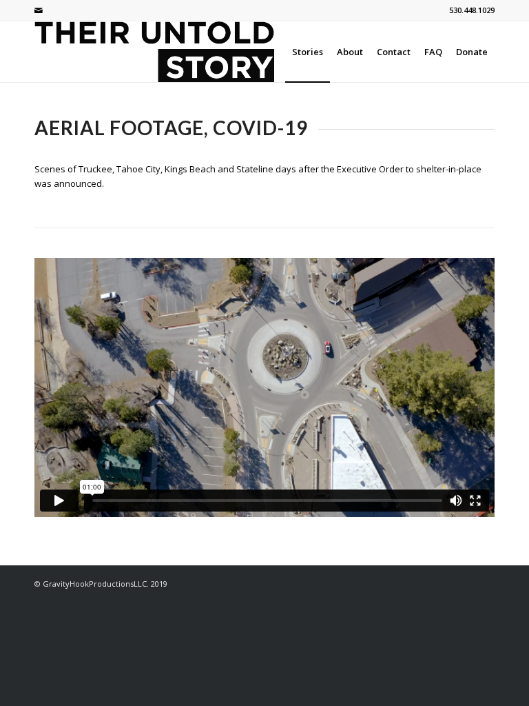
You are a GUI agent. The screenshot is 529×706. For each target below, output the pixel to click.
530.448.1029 (472, 10)
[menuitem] (307, 51)
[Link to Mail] (38, 10)
